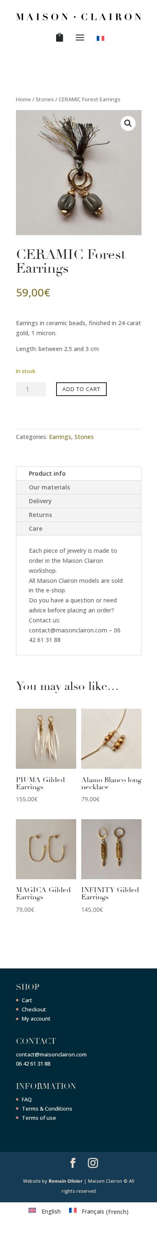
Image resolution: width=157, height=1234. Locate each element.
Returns (40, 515)
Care (35, 528)
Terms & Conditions (47, 1108)
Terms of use (39, 1117)
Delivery (40, 501)
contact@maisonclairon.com (51, 1054)
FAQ (27, 1099)
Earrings (60, 437)
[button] (128, 123)
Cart (27, 1000)
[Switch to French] (102, 40)
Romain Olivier (65, 1181)
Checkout (34, 1009)
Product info (47, 473)
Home (23, 99)
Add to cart (81, 389)
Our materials (49, 487)
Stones (45, 99)
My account (36, 1018)
